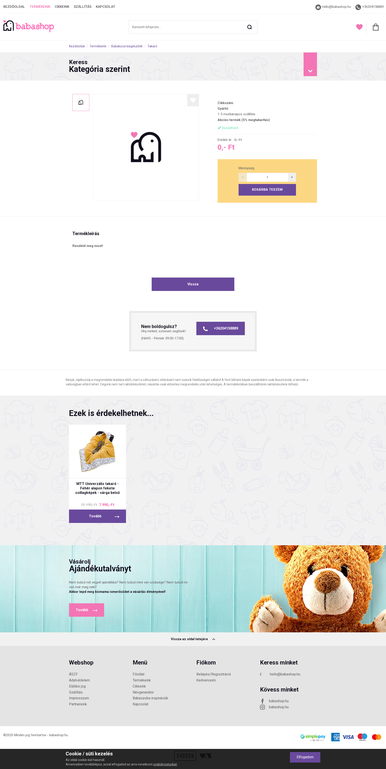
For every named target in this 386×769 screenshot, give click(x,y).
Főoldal (138, 674)
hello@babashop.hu (285, 674)
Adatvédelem (79, 680)
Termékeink (39, 7)
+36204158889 (226, 328)
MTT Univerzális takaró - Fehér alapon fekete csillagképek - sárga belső (97, 488)
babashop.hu (279, 701)
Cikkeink (62, 7)
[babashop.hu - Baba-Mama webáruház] (28, 31)
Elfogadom (305, 757)
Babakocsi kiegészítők (127, 46)
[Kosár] (374, 27)
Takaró (152, 46)
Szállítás (82, 7)
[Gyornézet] (80, 471)
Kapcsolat (105, 7)
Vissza (193, 284)
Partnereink (78, 704)
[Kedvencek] (359, 27)
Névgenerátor (143, 692)
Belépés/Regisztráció (213, 674)
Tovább (95, 516)
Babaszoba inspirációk (150, 698)
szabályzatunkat (165, 764)
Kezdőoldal (14, 7)
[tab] (193, 66)
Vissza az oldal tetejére (190, 639)
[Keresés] (249, 27)
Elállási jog (77, 686)
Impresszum (79, 698)
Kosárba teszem (267, 190)
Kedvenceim (206, 680)
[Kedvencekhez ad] (193, 100)
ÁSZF (73, 674)
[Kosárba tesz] (114, 471)
